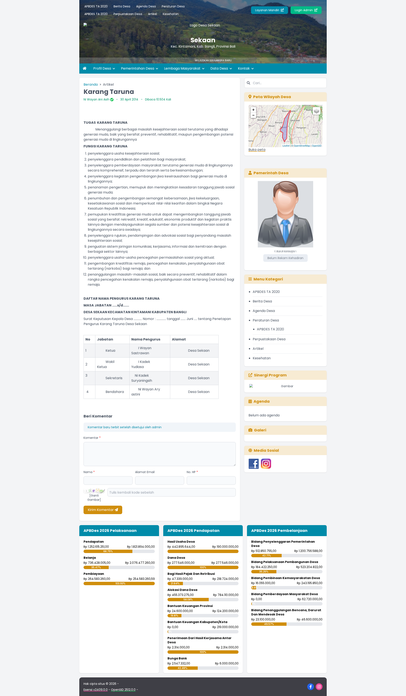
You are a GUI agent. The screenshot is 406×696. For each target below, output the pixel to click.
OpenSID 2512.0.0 (123, 690)
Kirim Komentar (101, 509)
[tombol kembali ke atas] (397, 687)
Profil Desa (102, 68)
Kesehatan (171, 14)
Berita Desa (122, 6)
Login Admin (304, 10)
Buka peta (256, 149)
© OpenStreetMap (300, 145)
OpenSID (316, 145)
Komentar (92, 438)
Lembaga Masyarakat (182, 68)
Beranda (91, 84)
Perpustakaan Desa (128, 14)
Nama (89, 472)
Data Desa (219, 68)
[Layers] (316, 111)
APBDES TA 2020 (96, 6)
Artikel (152, 14)
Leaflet (286, 145)
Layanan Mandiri (267, 10)
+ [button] (253, 109)
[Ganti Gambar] (94, 497)
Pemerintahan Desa (138, 68)
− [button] (253, 115)
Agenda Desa (146, 6)
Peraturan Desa (173, 6)
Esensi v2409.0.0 (96, 690)
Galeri (260, 430)
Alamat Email (145, 472)
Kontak (244, 68)
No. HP (192, 472)
